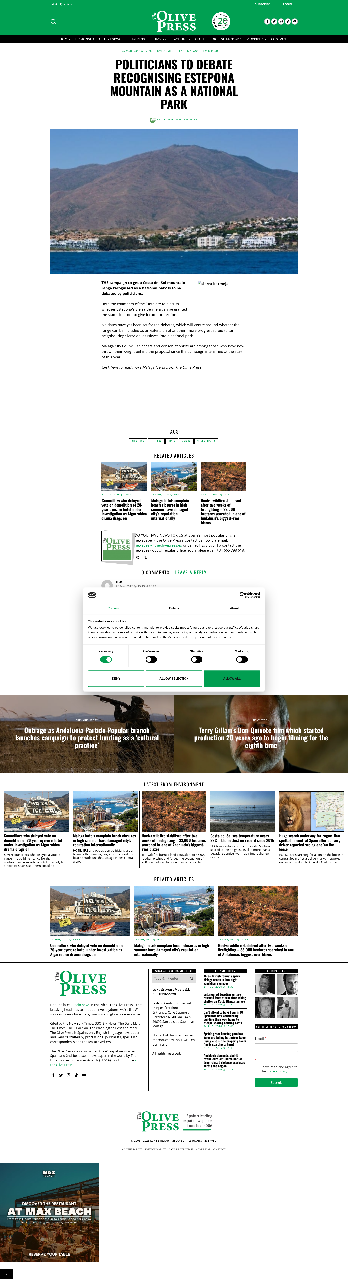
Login (287, 4)
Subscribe (262, 4)
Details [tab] (174, 608)
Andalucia (138, 441)
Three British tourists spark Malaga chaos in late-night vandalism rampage (222, 979)
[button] (191, 978)
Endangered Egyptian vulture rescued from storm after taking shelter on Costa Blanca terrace (225, 998)
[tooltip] (267, 21)
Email (260, 1038)
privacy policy (277, 1071)
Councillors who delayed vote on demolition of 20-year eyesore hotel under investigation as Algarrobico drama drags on (124, 509)
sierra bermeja (206, 441)
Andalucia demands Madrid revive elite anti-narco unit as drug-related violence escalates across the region (224, 1061)
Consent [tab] (114, 608)
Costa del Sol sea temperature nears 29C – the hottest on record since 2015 (242, 838)
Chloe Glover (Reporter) (180, 119)
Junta (171, 441)
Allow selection (174, 678)
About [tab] (234, 608)
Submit (276, 1082)
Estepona (156, 441)
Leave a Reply (191, 572)
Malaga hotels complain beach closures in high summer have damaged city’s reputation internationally (170, 509)
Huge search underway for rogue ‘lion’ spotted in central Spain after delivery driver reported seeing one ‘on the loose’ (309, 842)
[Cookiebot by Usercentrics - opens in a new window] (242, 595)
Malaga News (153, 367)
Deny (116, 678)
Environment (165, 51)
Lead (181, 51)
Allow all (232, 678)
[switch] (151, 659)
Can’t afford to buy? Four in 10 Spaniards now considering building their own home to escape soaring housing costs (223, 1018)
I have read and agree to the (279, 1069)
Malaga (193, 51)
